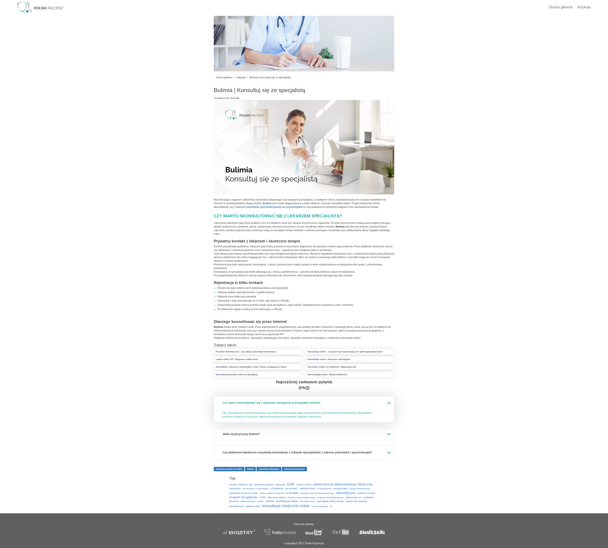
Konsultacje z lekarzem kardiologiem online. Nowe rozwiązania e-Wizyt (251, 367)
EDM (291, 484)
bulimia (250, 469)
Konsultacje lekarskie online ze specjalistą (236, 374)
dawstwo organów (264, 484)
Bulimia (267, 203)
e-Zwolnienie (277, 488)
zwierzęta (280, 484)
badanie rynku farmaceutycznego (318, 493)
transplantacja (236, 506)
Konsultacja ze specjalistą (256, 488)
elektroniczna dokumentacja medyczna (343, 484)
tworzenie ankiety (277, 497)
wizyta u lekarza (238, 484)
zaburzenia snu (353, 497)
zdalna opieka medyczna (272, 493)
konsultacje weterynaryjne (331, 501)
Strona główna (560, 7)
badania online (253, 506)
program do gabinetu (243, 497)
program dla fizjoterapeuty (330, 497)
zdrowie (270, 501)
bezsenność (291, 488)
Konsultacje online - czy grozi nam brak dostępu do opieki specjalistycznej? (345, 351)
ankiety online (308, 488)
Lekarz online (304, 484)
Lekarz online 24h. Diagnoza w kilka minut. (237, 359)
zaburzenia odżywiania (269, 469)
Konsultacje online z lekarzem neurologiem (329, 359)
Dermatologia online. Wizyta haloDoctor (327, 374)
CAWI (263, 497)
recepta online (340, 488)
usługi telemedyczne (360, 488)
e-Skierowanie (324, 488)
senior (260, 501)
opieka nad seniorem (356, 501)
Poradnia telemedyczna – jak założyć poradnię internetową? (246, 351)
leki (251, 484)
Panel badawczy (320, 506)
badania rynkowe (366, 493)
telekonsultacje (248, 501)
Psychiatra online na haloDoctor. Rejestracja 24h (332, 367)
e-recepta (292, 493)
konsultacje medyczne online (229, 469)
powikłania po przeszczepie (243, 493)
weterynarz (235, 488)
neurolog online (308, 501)
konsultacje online (287, 501)
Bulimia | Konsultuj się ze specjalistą (270, 77)
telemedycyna (346, 493)
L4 (331, 506)
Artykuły (584, 7)
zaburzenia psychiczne (294, 469)
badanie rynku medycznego (302, 497)
